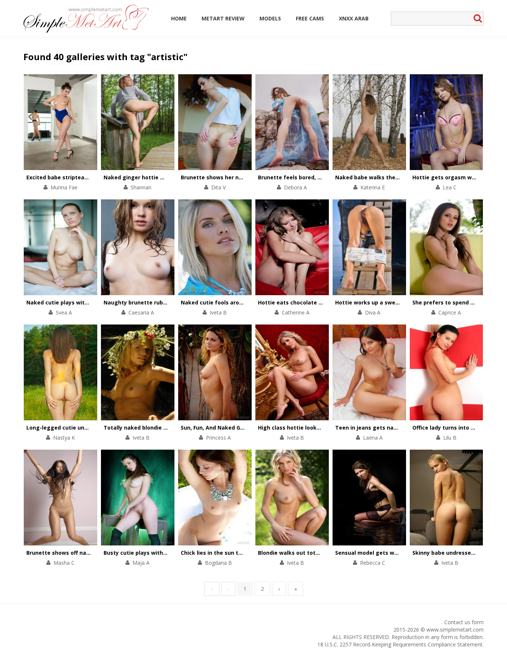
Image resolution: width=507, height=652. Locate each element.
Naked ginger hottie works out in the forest (163, 177)
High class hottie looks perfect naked (309, 427)
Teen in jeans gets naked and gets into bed (394, 427)
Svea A (64, 312)
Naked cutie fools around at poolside (231, 302)
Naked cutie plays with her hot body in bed (83, 302)
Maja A (141, 562)
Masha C (64, 562)
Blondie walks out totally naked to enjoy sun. (318, 552)
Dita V (218, 187)
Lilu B (450, 437)
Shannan (141, 187)
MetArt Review (223, 18)
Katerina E (372, 187)
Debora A (295, 187)
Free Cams (310, 18)
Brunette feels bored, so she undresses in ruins (321, 177)
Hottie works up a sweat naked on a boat (391, 302)
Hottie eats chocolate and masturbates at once (322, 302)
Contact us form (464, 622)
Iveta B (218, 312)
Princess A (218, 437)
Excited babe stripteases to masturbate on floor (91, 177)
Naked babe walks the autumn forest (385, 177)
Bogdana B (218, 562)
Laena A (373, 437)
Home (179, 18)
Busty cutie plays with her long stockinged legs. (168, 552)
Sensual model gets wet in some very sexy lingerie (403, 552)
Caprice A (449, 312)
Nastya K (64, 437)
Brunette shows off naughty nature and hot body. (93, 552)
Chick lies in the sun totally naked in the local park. (249, 552)
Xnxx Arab (354, 18)
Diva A (372, 312)
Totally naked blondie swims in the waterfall (164, 427)
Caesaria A (141, 312)
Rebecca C (372, 562)
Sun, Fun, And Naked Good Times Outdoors (238, 427)
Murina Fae (64, 187)
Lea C (450, 187)
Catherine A (296, 312)
